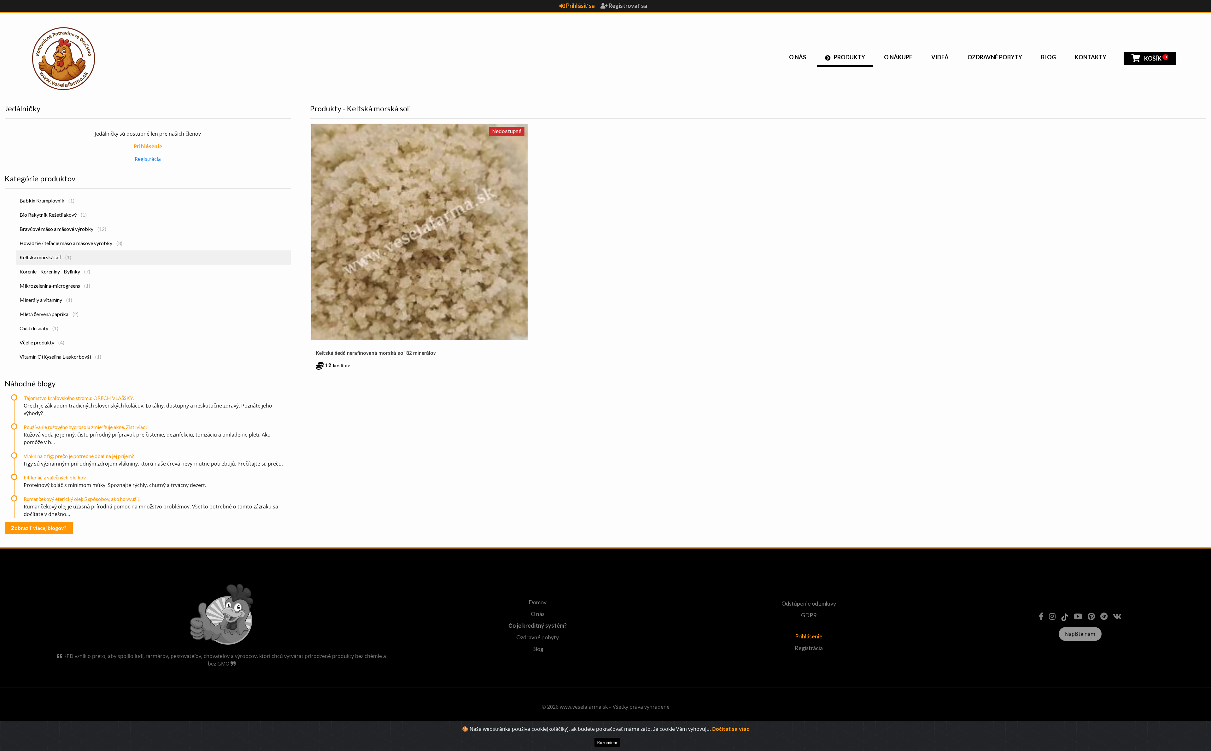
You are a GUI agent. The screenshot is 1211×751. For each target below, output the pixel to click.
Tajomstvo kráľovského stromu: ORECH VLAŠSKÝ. (79, 398)
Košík (1155, 58)
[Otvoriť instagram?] (1052, 616)
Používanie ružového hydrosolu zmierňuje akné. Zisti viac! (85, 427)
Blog (1048, 57)
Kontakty (1090, 57)
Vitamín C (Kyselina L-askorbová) (60, 357)
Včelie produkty (42, 342)
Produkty (849, 57)
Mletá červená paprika (49, 314)
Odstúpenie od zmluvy (808, 603)
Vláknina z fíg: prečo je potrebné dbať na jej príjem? (79, 456)
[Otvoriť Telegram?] (1104, 616)
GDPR (809, 615)
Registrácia (148, 158)
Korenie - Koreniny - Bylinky (55, 271)
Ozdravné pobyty (995, 57)
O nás (797, 57)
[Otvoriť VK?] (1117, 616)
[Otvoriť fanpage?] (1041, 616)
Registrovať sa (627, 5)
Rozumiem (607, 742)
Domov (538, 602)
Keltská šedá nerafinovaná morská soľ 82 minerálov (376, 353)
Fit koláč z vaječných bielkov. (55, 477)
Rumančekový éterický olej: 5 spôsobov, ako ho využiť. (82, 499)
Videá (940, 57)
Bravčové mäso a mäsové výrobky (63, 229)
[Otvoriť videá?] (1078, 616)
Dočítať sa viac (730, 728)
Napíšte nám (1080, 634)
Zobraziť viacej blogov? (39, 528)
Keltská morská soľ (45, 257)
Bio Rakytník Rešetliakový (53, 215)
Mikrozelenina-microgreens (55, 286)
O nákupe (898, 57)
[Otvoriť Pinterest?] (1091, 616)
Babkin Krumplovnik (47, 200)
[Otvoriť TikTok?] (1065, 616)
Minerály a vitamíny (46, 300)
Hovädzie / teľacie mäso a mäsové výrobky (71, 243)
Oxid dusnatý (39, 328)
